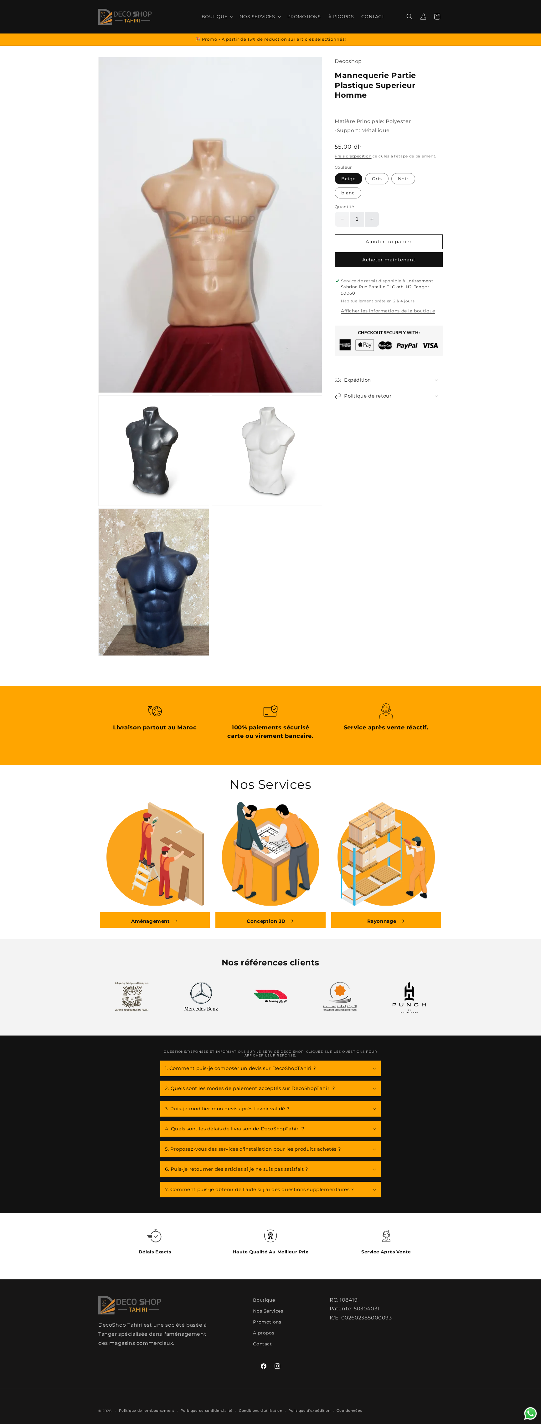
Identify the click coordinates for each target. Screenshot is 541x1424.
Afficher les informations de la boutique (388, 311)
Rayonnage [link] (381, 921)
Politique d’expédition (309, 1410)
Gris (377, 179)
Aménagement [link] (150, 921)
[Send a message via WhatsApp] (530, 1413)
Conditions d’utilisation (260, 1410)
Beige (348, 179)
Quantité (344, 206)
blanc (348, 193)
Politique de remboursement (146, 1410)
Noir (403, 179)
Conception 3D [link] (266, 921)
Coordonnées (349, 1410)
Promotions (267, 1322)
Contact (262, 1344)
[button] (217, 16)
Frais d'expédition (353, 156)
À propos (263, 1333)
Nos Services (268, 1311)
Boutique (264, 1300)
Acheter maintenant (388, 260)
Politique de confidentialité (207, 1410)
